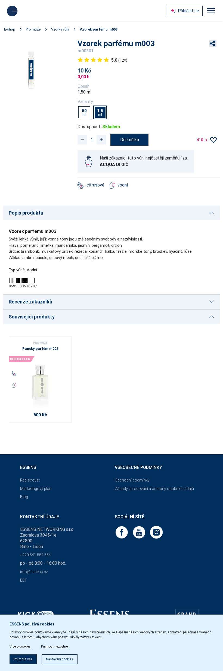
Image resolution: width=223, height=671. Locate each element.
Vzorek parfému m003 (98, 29)
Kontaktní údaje (39, 516)
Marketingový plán (35, 488)
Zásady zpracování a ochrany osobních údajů (154, 488)
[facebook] (122, 532)
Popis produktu (26, 213)
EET (23, 580)
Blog (24, 497)
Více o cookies (20, 646)
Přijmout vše (23, 659)
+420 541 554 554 (35, 555)
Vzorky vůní (60, 29)
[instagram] (156, 532)
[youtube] (139, 532)
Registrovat (30, 480)
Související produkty (32, 317)
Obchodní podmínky (132, 480)
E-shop (9, 29)
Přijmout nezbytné (54, 646)
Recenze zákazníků (30, 302)
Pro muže (33, 29)
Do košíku (129, 139)
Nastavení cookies (59, 659)
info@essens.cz (34, 572)
